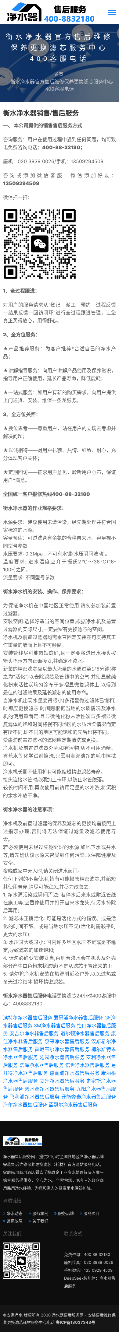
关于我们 (40, 1220)
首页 (59, 74)
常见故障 (15, 1220)
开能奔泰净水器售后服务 (88, 1097)
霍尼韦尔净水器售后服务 (61, 1049)
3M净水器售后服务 (54, 1025)
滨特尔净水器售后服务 (27, 1018)
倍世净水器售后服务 (87, 1065)
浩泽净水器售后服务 (42, 1065)
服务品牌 (66, 1213)
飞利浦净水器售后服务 (35, 1097)
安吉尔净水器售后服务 (34, 1033)
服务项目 (91, 1213)
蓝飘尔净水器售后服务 (73, 1105)
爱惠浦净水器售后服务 (78, 1018)
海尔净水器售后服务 (25, 1105)
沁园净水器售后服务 (62, 1057)
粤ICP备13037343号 (75, 1322)
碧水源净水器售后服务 (49, 1089)
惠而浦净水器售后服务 (74, 1073)
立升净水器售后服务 (62, 1081)
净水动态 (15, 1213)
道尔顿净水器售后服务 (85, 1033)
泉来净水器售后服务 (67, 1041)
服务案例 (40, 1213)
